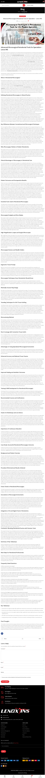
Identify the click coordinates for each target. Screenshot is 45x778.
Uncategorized (24, 11)
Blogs (23, 734)
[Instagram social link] (6, 766)
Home (19, 11)
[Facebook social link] (2, 633)
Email (2, 667)
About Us (24, 724)
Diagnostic (3, 724)
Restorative (3, 736)
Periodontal (3, 734)
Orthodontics (3, 732)
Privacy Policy (24, 726)
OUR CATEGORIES (4, 722)
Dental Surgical (3, 726)
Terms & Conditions (26, 730)
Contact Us (24, 732)
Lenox (19, 21)
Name (2, 662)
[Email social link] (4, 766)
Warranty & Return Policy (26, 736)
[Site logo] (22, 1)
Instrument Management (5, 730)
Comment (3, 648)
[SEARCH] (24, 5)
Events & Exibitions (25, 728)
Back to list (22, 639)
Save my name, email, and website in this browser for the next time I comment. (16, 677)
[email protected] (6, 717)
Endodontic (3, 728)
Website (2, 672)
